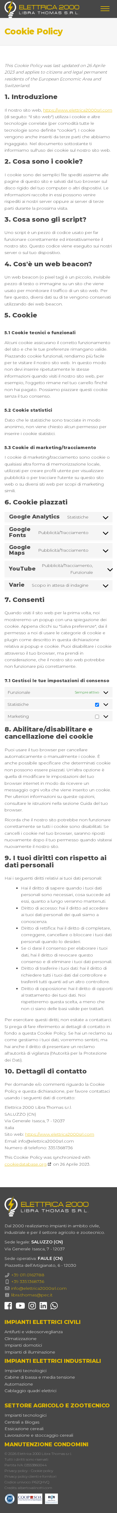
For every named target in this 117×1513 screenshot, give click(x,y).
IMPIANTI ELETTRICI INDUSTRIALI (52, 1361)
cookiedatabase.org (25, 1164)
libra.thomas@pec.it (31, 1295)
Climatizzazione (20, 1338)
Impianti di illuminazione (29, 1352)
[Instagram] (32, 1307)
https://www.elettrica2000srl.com (77, 110)
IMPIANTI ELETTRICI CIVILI (42, 1322)
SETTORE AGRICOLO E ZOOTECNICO (57, 1405)
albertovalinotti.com (35, 1487)
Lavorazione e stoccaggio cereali (38, 1435)
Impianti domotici (23, 1345)
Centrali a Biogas (21, 1422)
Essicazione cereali (24, 1428)
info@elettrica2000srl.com (39, 1288)
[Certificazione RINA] (51, 1498)
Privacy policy (16, 1470)
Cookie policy (42, 1470)
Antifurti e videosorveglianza (33, 1331)
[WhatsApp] (54, 1307)
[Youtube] (20, 1307)
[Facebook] (8, 1307)
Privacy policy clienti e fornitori (30, 1476)
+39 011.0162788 (27, 1275)
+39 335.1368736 (27, 1281)
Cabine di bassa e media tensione (39, 1377)
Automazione (18, 1384)
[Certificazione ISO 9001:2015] (11, 1498)
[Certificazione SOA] (31, 1498)
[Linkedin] (43, 1307)
